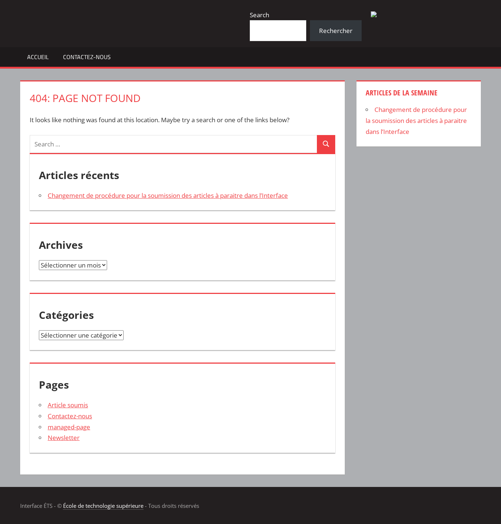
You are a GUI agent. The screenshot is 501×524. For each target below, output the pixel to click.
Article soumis (68, 405)
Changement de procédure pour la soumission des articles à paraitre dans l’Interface (168, 195)
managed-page (69, 427)
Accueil (38, 56)
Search (259, 15)
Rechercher (335, 30)
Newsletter (64, 437)
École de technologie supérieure (103, 505)
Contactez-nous (87, 56)
